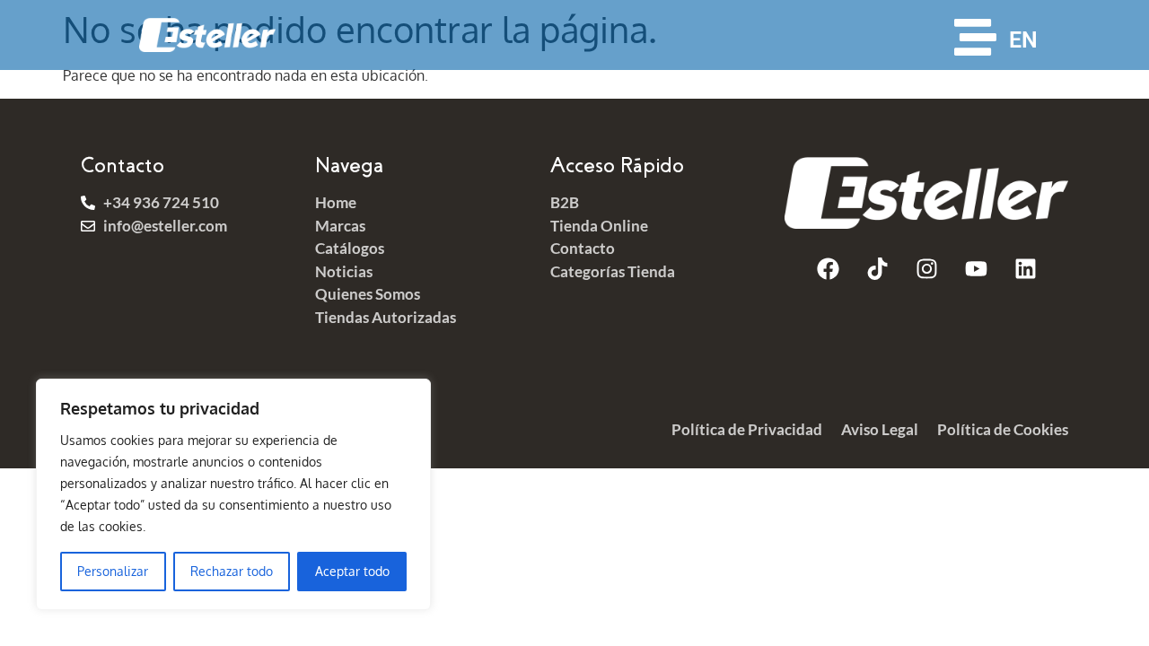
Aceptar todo (352, 571)
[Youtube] (975, 269)
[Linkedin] (1025, 269)
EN (1023, 40)
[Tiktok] (877, 269)
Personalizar (112, 571)
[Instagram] (926, 269)
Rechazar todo (231, 571)
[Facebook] (827, 269)
